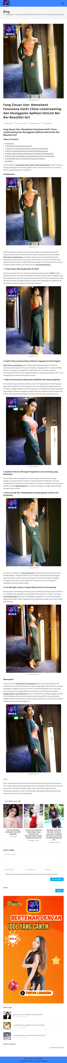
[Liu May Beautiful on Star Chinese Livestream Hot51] (7, 1036)
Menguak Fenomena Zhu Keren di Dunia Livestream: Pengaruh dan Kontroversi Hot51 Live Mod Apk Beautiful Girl (54, 835)
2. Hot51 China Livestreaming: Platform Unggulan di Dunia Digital (26, 148)
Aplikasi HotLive (21, 486)
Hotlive (31, 1058)
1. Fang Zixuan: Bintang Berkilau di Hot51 (18, 146)
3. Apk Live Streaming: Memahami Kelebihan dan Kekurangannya (26, 151)
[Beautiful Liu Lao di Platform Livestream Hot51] (7, 1015)
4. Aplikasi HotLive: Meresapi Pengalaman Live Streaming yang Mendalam (29, 154)
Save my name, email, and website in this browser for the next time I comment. (32, 874)
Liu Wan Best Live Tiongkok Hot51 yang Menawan (29, 1025)
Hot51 (52, 273)
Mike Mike (9, 123)
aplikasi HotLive (8, 694)
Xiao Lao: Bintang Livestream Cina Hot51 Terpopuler (13, 832)
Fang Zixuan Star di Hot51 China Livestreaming (32, 165)
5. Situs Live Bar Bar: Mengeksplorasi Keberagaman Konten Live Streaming (29, 156)
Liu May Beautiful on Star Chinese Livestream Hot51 (29, 1035)
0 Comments (48, 123)
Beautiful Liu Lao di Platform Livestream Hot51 (28, 1014)
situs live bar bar (28, 573)
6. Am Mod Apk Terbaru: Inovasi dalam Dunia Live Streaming (25, 159)
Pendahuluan (9, 144)
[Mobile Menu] (63, 3)
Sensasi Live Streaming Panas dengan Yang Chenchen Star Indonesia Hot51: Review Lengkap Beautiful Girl (33, 834)
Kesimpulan (9, 161)
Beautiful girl (35, 123)
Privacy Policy (39, 1058)
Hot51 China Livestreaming (12, 257)
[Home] (4, 14)
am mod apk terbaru (43, 265)
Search (5, 887)
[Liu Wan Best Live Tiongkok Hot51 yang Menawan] (7, 1026)
